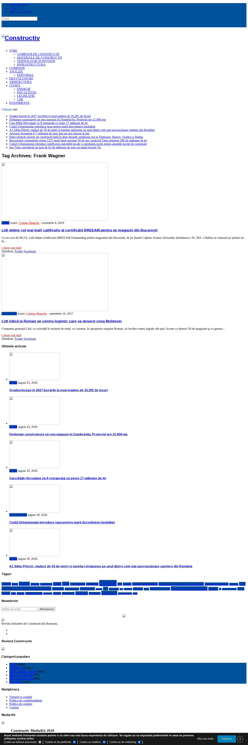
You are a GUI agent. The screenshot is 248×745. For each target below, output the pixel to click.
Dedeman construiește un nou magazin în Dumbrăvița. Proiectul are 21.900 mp (57, 119)
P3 (220, 589)
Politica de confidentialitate (25, 700)
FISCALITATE (26, 92)
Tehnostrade (68, 593)
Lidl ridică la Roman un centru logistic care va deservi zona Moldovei (62, 321)
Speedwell (47, 593)
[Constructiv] (21, 37)
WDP (135, 593)
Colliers (127, 584)
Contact (14, 707)
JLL (121, 589)
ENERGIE (24, 89)
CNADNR (92, 584)
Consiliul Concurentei (216, 584)
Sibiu (13, 593)
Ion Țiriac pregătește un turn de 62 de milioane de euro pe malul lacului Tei (55, 147)
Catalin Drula (46, 584)
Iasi (105, 589)
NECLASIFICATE (21, 678)
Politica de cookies (20, 704)
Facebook (30, 251)
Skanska (20, 593)
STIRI (13, 50)
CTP (242, 584)
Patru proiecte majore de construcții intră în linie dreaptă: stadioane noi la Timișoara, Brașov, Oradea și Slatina (76, 137)
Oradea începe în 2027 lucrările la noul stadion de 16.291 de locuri (50, 116)
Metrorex (138, 588)
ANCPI (6, 584)
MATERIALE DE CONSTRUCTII (39, 57)
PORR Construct (229, 589)
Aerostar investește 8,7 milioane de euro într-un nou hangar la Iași (49, 133)
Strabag (57, 593)
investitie (114, 589)
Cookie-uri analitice (90, 742)
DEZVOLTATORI (21, 78)
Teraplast (81, 593)
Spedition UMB (33, 593)
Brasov (24, 584)
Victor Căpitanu (125, 593)
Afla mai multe (205, 738)
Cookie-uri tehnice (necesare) (20, 742)
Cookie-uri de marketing (122, 742)
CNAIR (108, 583)
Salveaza (226, 738)
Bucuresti (35, 584)
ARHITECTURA (20, 82)
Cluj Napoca (77, 584)
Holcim (99, 589)
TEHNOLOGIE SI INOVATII (36, 61)
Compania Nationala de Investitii (181, 584)
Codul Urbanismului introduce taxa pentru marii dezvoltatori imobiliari (52, 126)
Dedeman (58, 588)
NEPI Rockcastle (160, 588)
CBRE (57, 584)
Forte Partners (72, 588)
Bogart (15, 584)
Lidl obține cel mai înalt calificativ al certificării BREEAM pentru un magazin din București (80, 230)
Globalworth (87, 588)
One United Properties (189, 588)
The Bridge (95, 593)
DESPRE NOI (18, 4)
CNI (119, 584)
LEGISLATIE (26, 96)
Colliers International (145, 584)
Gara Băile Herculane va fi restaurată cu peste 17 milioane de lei (48, 123)
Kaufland (128, 589)
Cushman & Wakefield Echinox (26, 588)
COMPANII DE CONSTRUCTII (38, 54)
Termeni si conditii (20, 697)
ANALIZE (16, 71)
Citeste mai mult (11, 247)
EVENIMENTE (19, 102)
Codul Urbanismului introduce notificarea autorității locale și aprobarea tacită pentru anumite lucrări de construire (78, 144)
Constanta (233, 584)
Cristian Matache (29, 222)
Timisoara (109, 593)
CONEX (14, 85)
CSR (20, 99)
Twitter (18, 251)
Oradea (213, 589)
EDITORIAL (25, 75)
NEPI (146, 589)
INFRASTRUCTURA (31, 64)
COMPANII (17, 68)
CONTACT (16, 8)
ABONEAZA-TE (20, 11)
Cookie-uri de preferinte (58, 742)
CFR (65, 584)
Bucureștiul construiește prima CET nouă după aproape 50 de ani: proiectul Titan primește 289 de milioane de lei (78, 140)
